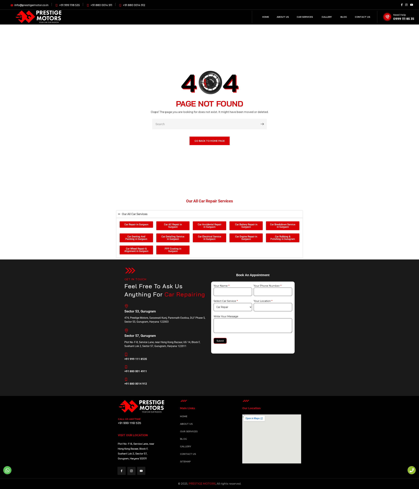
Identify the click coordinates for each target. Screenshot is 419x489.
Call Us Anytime (129, 419)
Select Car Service (226, 300)
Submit (220, 340)
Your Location (263, 300)
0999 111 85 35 (403, 19)
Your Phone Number (268, 285)
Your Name (221, 285)
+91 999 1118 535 (129, 423)
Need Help (399, 14)
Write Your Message (226, 316)
